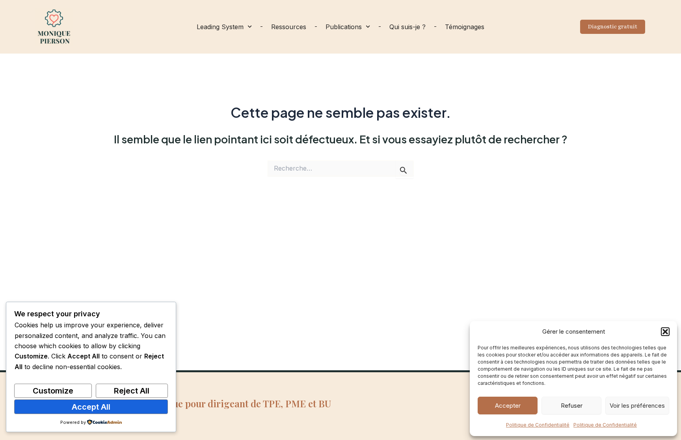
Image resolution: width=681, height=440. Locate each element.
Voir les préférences (637, 405)
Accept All (91, 407)
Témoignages (464, 27)
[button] (665, 332)
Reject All (131, 390)
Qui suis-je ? (407, 27)
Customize (53, 390)
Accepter (508, 405)
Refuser (571, 405)
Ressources (288, 27)
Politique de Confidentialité (537, 425)
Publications (344, 27)
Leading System (220, 27)
